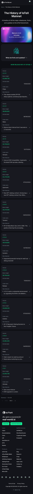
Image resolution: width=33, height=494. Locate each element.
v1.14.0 (5, 204)
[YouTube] (14, 478)
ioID (3, 438)
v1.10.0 (5, 335)
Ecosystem (19, 438)
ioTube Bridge (5, 469)
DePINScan (19, 430)
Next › (11, 400)
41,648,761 (6, 78)
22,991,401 (6, 341)
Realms (4, 445)
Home (2, 7)
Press (18, 456)
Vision (3, 430)
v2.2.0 (4, 106)
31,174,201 (6, 177)
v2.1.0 (4, 139)
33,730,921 (6, 144)
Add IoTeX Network (16, 423)
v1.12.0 (5, 270)
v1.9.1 (4, 368)
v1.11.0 (4, 303)
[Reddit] (18, 478)
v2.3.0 (4, 73)
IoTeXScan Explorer (7, 459)
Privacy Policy (20, 483)
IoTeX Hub (4, 451)
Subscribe (5, 423)
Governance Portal (7, 464)
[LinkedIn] (26, 478)
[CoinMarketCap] (30, 478)
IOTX (3, 443)
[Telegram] (22, 478)
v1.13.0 (5, 237)
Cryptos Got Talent (21, 435)
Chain (3, 435)
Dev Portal (4, 466)
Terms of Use (12, 483)
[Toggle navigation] (30, 2)
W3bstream (5, 456)
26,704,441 (6, 275)
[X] (10, 478)
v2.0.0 (4, 171)
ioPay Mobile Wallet (7, 454)
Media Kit (19, 459)
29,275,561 (6, 209)
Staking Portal (5, 461)
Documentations (6, 433)
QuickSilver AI (5, 440)
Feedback (19, 466)
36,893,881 (6, 111)
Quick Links (19, 461)
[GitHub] (3, 478)
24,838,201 (6, 308)
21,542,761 (6, 373)
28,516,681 (6, 242)
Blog (18, 451)
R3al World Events (21, 433)
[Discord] (6, 478)
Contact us (19, 464)
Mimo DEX (4, 471)
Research (19, 454)
